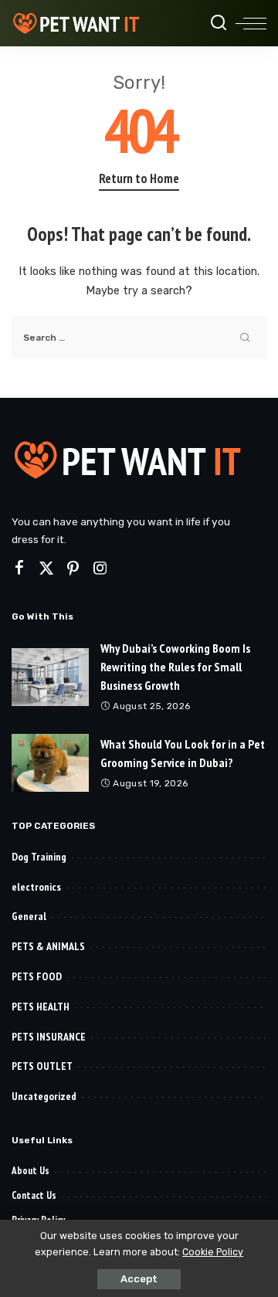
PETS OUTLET (42, 1066)
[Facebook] (19, 568)
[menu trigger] (251, 23)
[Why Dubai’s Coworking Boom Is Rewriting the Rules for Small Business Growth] (50, 677)
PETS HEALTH (41, 1006)
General (29, 916)
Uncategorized (44, 1096)
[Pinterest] (73, 568)
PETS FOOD (37, 976)
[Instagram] (100, 568)
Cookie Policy (212, 1252)
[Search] (218, 23)
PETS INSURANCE (49, 1037)
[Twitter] (46, 568)
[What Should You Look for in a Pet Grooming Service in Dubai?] (50, 763)
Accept (139, 1279)
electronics (36, 887)
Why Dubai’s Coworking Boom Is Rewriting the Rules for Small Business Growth (175, 666)
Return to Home (139, 178)
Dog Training (39, 857)
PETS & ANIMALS (48, 946)
